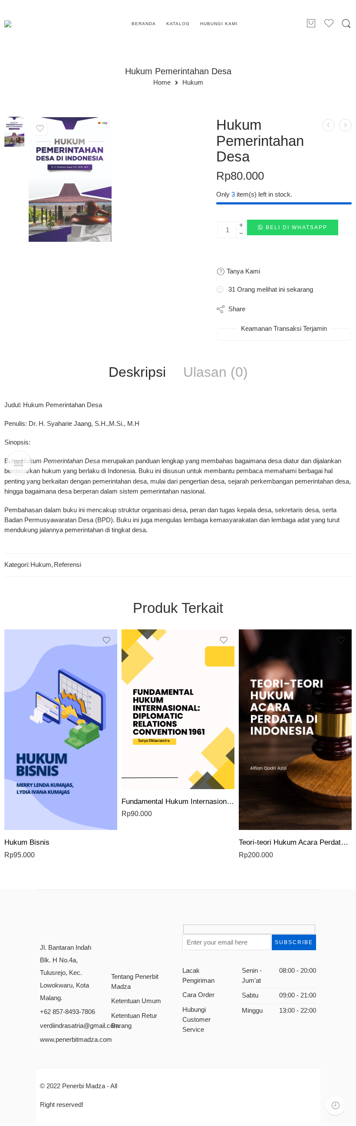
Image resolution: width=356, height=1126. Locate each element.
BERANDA (144, 23)
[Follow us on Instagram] (145, 933)
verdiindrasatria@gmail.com (79, 1025)
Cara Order (198, 994)
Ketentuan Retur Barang (134, 1020)
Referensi (67, 564)
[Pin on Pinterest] (294, 309)
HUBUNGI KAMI (218, 23)
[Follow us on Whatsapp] (114, 949)
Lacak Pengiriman (198, 975)
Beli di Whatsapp (296, 227)
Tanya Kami (242, 271)
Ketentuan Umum (136, 1001)
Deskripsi (137, 372)
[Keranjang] (311, 24)
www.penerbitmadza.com (76, 1039)
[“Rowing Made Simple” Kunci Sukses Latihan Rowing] (328, 125)
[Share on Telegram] (311, 309)
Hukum (192, 82)
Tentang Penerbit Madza (134, 981)
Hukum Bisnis (26, 842)
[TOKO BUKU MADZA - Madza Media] (39, 23)
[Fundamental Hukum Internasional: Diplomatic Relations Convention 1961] (178, 709)
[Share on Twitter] (259, 309)
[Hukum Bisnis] (60, 729)
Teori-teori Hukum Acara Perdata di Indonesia (295, 842)
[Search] (346, 24)
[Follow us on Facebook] (114, 933)
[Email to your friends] (329, 309)
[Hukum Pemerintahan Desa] (14, 131)
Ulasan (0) (215, 372)
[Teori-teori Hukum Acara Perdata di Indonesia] (295, 729)
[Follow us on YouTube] (160, 933)
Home (162, 82)
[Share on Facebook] (277, 309)
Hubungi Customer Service (196, 1019)
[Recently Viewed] (335, 1105)
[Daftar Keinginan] (40, 128)
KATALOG (178, 23)
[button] (292, 230)
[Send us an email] (129, 933)
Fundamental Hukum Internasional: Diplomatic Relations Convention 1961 (178, 801)
